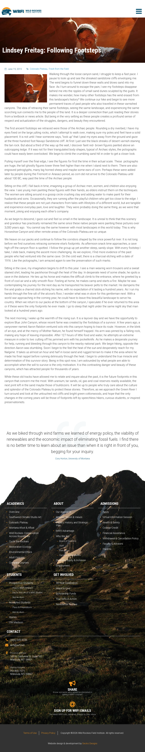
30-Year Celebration (67, 582)
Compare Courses (19, 562)
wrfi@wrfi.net (17, 645)
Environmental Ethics (20, 552)
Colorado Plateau (18, 522)
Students (14, 575)
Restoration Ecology (20, 546)
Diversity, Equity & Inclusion (71, 560)
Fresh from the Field (59, 69)
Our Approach (63, 511)
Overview (14, 511)
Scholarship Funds (66, 593)
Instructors (64, 550)
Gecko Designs (89, 743)
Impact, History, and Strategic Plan (72, 524)
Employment (63, 565)
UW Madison (16, 622)
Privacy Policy (48, 733)
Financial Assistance (114, 533)
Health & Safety (111, 522)
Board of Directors (67, 541)
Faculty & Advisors (113, 543)
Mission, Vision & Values (69, 517)
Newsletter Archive (66, 604)
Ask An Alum (18, 597)
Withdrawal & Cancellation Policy (121, 538)
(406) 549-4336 (18, 639)
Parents (107, 549)
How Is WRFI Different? (22, 588)
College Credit (110, 527)
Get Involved (64, 575)
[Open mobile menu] (138, 11)
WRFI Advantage (65, 530)
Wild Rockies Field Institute (21, 11)
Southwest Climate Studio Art (25, 517)
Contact (13, 632)
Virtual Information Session (117, 517)
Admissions (109, 504)
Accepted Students (19, 602)
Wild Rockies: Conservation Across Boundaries (24, 535)
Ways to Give (63, 588)
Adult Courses (16, 557)
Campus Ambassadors (70, 555)
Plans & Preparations (22, 607)
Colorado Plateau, (39, 69)
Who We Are (63, 536)
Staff (61, 546)
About (58, 504)
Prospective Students (21, 582)
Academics (15, 504)
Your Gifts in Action (66, 598)
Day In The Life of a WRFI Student (27, 592)
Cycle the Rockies (19, 541)
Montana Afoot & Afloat (21, 527)
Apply (106, 511)
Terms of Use (30, 733)
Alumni (12, 617)
